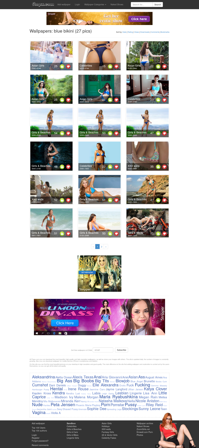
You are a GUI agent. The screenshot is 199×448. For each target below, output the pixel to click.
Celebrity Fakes (109, 437)
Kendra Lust (73, 393)
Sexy (59, 409)
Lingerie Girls (73, 437)
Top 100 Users (38, 427)
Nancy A (85, 401)
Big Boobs (83, 380)
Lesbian (121, 392)
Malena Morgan (86, 396)
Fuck (130, 384)
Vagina (39, 412)
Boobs (159, 381)
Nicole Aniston (147, 400)
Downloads (144, 32)
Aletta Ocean (63, 377)
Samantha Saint (44, 409)
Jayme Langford (116, 389)
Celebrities (86, 65)
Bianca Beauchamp (49, 382)
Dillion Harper (72, 386)
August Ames (154, 377)
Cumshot (40, 385)
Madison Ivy (64, 396)
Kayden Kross (41, 393)
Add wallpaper (64, 4)
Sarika (54, 409)
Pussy (131, 404)
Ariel (125, 377)
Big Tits (102, 380)
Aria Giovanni (112, 376)
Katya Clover (155, 388)
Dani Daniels (57, 385)
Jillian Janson (135, 389)
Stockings (130, 408)
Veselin (48, 413)
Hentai (56, 388)
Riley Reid (154, 404)
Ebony (89, 386)
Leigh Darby (108, 393)
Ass (141, 377)
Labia (96, 392)
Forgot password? (40, 440)
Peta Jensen (63, 404)
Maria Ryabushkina (118, 396)
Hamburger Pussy (40, 389)
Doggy (82, 385)
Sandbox (71, 423)
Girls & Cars (72, 432)
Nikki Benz (163, 401)
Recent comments (40, 445)
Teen (164, 409)
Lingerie (136, 392)
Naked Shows (117, 4)
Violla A (56, 413)
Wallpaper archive (145, 423)
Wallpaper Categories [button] (94, 4)
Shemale (82, 409)
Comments (155, 32)
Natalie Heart (93, 401)
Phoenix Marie (83, 405)
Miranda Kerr (71, 400)
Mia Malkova (50, 401)
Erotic (122, 385)
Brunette (149, 381)
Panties (46, 405)
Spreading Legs (114, 409)
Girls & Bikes (135, 232)
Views (136, 32)
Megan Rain (148, 396)
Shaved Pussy (70, 409)
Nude (37, 404)
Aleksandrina (43, 377)
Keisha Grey (86, 394)
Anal (98, 377)
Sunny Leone (149, 408)
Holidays (106, 426)
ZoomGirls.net (143, 429)
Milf (59, 401)
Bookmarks (165, 32)
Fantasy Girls (108, 432)
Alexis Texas (83, 376)
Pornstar (117, 404)
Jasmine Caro (97, 389)
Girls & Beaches (41, 132)
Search (157, 4)
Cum (165, 381)
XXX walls (134, 166)
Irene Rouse (78, 388)
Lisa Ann (150, 392)
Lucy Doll (50, 398)
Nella (131, 400)
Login (77, 4)
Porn (105, 404)
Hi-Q (65, 390)
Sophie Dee (96, 408)
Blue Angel (137, 381)
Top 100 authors (39, 430)
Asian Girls (38, 65)
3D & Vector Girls (109, 434)
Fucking (142, 384)
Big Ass (64, 380)
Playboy (96, 405)
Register (35, 437)
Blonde (112, 382)
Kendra (58, 393)
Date (124, 32)
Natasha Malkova (113, 400)
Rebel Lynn (141, 405)
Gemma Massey (159, 385)
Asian (133, 376)
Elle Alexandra (105, 385)
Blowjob (123, 380)
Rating (130, 32)
